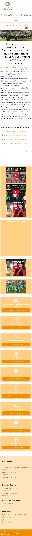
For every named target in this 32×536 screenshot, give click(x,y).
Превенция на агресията (10, 465)
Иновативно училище (14, 25)
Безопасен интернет (9, 493)
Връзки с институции (9, 491)
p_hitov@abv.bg (9, 523)
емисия (4, 532)
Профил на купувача (8, 503)
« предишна (5, 152)
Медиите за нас (7, 488)
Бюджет (5, 474)
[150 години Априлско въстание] (14, 131)
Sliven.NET (11, 533)
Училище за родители (9, 472)
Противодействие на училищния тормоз (16, 467)
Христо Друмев (19, 534)
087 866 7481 (8, 520)
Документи (6, 469)
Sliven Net (23, 533)
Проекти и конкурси (9, 477)
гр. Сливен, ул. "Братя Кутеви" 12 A (15, 514)
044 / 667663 (8, 517)
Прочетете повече (16, 310)
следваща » (27, 152)
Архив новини (6, 495)
